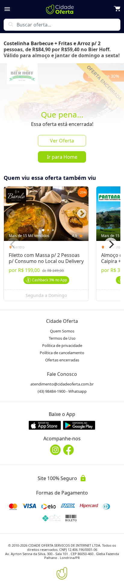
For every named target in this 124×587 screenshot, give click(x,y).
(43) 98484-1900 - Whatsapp (62, 391)
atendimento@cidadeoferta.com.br (62, 384)
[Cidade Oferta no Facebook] (68, 450)
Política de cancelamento (62, 352)
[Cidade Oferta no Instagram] (55, 450)
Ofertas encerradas (62, 360)
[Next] (110, 244)
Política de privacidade (62, 345)
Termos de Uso (62, 338)
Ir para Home (62, 157)
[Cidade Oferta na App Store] (44, 425)
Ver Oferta (62, 140)
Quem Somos (62, 331)
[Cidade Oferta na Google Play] (79, 425)
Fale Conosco (62, 374)
